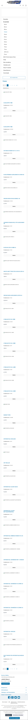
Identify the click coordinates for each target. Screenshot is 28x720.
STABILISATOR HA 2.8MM (10, 391)
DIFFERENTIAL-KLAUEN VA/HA (11, 486)
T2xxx (5, 46)
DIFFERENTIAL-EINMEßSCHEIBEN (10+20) (13, 535)
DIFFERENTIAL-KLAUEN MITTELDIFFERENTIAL (9, 511)
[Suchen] (20, 6)
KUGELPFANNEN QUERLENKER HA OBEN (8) (14, 174)
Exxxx (5, 39)
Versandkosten (21, 705)
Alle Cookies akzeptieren (14, 718)
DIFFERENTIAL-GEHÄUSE (9, 631)
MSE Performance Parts (9, 57)
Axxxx (5, 24)
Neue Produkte (7, 67)
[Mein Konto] (23, 6)
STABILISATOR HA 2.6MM (9, 367)
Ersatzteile (6, 22)
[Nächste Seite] (15, 85)
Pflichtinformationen (21, 701)
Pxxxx (5, 54)
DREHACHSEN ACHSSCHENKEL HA (12, 198)
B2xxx (5, 29)
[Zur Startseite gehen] (14, 2)
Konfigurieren (8, 715)
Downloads (6, 73)
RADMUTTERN (7, 415)
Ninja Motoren (6, 70)
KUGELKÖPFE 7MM (8, 102)
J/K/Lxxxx (6, 51)
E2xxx (5, 36)
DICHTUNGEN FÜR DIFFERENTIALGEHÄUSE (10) (14, 656)
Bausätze (5, 19)
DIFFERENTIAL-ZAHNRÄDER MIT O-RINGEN (14, 559)
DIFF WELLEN (7, 462)
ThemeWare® (14, 708)
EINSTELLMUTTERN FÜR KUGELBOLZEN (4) (14, 271)
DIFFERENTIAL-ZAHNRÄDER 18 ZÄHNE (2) (13, 583)
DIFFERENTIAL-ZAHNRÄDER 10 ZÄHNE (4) (13, 607)
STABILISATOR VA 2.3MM (9, 343)
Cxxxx (5, 31)
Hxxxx (5, 44)
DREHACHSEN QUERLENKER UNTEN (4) (13, 295)
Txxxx (5, 49)
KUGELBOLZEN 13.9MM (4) (10, 247)
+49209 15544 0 (5, 679)
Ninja (4, 59)
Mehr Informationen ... (19, 712)
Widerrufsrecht (14, 701)
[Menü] (2, 6)
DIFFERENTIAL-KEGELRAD (10, 438)
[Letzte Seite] (17, 85)
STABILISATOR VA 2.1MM (9, 319)
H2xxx (5, 41)
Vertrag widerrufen (5, 683)
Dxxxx (5, 34)
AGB (9, 701)
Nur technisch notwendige (18, 715)
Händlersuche (6, 65)
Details (14, 110)
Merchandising (7, 62)
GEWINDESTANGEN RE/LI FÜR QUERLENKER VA (14, 223)
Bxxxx (5, 26)
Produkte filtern (15, 77)
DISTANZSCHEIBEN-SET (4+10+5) (12, 150)
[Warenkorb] (25, 6)
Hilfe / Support (4, 701)
